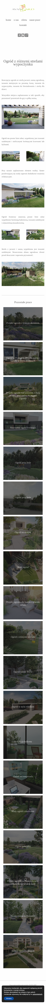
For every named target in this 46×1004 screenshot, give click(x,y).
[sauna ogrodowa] (23, 274)
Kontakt (23, 25)
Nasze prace (34, 20)
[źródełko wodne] (23, 195)
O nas (16, 20)
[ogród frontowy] (35, 235)
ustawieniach (37, 994)
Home (8, 20)
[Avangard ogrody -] (23, 7)
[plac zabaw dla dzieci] (35, 156)
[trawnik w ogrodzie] (11, 156)
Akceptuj (9, 998)
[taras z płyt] (11, 235)
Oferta (24, 20)
